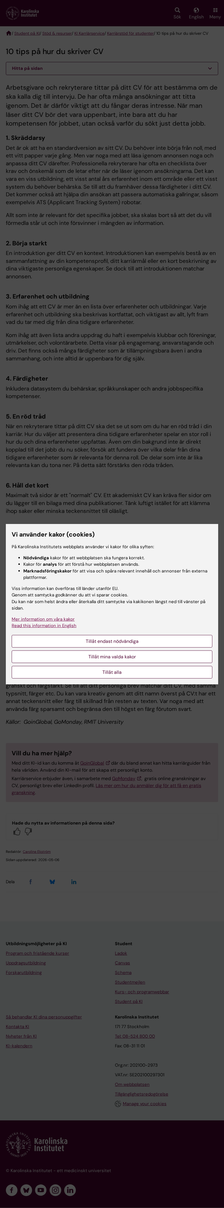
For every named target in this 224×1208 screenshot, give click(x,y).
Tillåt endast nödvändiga (112, 641)
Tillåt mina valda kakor (112, 657)
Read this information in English (44, 626)
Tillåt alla (112, 672)
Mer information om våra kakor (43, 619)
